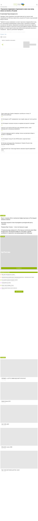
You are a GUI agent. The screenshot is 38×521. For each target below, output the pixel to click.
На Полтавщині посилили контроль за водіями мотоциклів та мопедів (17, 123)
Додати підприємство (19, 291)
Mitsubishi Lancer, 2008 (6, 447)
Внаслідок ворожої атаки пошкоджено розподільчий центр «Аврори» (17, 223)
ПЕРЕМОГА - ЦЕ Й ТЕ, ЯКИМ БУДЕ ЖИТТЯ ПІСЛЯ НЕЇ (13, 378)
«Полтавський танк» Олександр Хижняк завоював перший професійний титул (18, 149)
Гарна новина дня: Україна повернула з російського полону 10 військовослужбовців (16, 114)
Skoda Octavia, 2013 (6, 401)
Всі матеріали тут (19, 268)
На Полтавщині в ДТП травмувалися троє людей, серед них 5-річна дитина (19, 119)
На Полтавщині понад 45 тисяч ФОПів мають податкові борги (15, 138)
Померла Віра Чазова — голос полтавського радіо (14, 227)
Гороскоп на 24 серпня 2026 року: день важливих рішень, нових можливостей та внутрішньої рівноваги (16, 128)
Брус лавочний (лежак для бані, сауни (10, 470)
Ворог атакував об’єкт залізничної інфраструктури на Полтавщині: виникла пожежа (19, 218)
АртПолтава (5, 252)
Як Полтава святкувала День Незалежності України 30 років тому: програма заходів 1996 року (16, 143)
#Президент (2, 34)
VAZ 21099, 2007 (5, 424)
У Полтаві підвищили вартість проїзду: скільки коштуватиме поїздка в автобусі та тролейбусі (17, 134)
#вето (5, 34)
